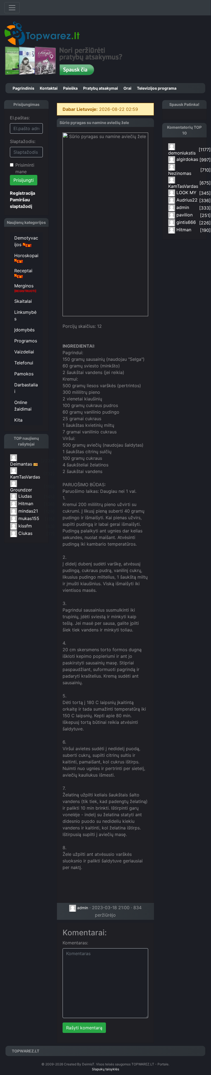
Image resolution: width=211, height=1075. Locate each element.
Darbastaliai (26, 388)
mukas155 (28, 518)
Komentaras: (75, 942)
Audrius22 (186, 200)
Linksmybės (25, 315)
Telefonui (23, 362)
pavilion (184, 215)
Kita (18, 420)
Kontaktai (49, 88)
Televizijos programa (156, 88)
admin (82, 907)
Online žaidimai (23, 406)
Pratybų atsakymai (100, 88)
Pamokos (23, 373)
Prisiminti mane (24, 168)
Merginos (25, 288)
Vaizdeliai (24, 351)
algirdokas (186, 159)
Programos (25, 340)
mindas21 (27, 511)
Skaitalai (23, 301)
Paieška (70, 88)
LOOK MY (185, 192)
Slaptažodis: (22, 141)
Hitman (25, 503)
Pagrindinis (23, 88)
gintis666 (185, 222)
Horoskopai (26, 255)
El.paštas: (20, 117)
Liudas (24, 496)
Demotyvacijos (26, 241)
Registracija (22, 193)
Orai (127, 88)
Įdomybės (24, 329)
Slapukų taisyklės (105, 1069)
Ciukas (24, 533)
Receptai (23, 270)
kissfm (24, 526)
